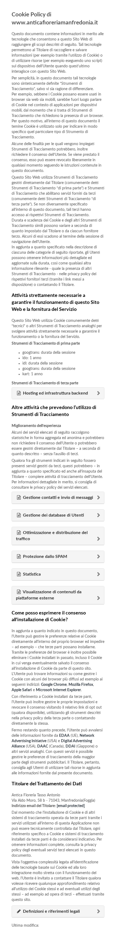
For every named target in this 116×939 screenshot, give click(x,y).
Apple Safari (22, 690)
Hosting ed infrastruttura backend (55, 393)
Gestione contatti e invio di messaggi (57, 497)
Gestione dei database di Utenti (53, 515)
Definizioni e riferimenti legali (51, 911)
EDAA (64, 736)
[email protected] (71, 806)
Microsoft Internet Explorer (58, 690)
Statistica (31, 574)
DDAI (70, 746)
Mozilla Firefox (81, 685)
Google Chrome (54, 685)
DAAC (42, 746)
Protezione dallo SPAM (44, 556)
